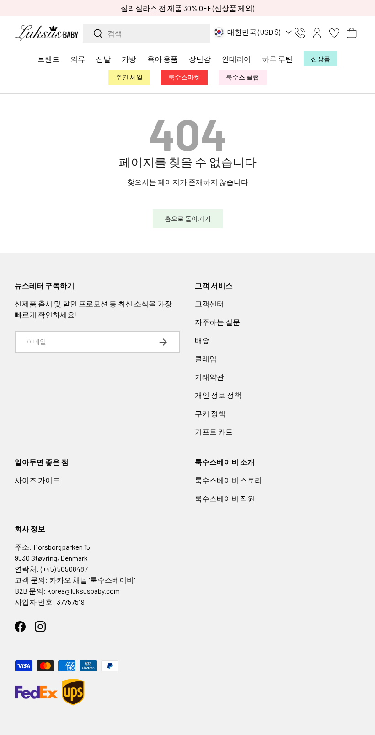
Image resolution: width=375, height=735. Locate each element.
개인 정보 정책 (218, 395)
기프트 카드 (214, 431)
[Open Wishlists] (334, 33)
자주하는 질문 (217, 321)
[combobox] (146, 33)
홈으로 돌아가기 (188, 218)
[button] (351, 33)
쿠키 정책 (210, 413)
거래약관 (209, 376)
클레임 (206, 358)
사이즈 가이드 (37, 480)
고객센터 (209, 303)
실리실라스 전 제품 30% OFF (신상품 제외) (187, 8)
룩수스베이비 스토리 (228, 480)
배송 (202, 340)
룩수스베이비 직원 (225, 498)
